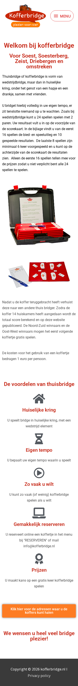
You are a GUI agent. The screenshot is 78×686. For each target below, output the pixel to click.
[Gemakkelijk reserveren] (39, 513)
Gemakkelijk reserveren (39, 524)
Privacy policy (39, 675)
